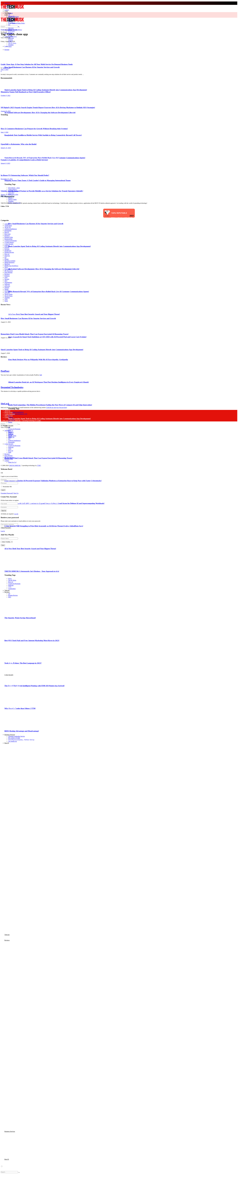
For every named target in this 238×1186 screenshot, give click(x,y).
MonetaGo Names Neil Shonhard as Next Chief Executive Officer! (26, 92)
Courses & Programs (14, 583)
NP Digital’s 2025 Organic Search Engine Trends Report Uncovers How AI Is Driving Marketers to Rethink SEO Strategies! (48, 107)
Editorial (6, 245)
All (9, 14)
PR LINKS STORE (14, 1142)
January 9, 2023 (5, 163)
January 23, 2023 (6, 148)
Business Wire (12, 669)
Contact (6, 10)
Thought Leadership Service (16, 736)
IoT (9, 641)
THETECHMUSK (14, 420)
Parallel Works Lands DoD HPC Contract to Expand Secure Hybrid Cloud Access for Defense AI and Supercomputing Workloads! (54, 797)
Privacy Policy (8, 412)
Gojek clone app (12, 29)
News (10, 697)
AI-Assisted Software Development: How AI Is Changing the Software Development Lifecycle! (40, 113)
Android (6, 224)
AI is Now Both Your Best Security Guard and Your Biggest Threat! (34, 314)
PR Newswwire (9, 457)
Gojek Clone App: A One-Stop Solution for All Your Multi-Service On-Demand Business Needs (37, 64)
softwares (7, 286)
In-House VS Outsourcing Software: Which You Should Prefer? (25, 175)
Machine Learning (9, 261)
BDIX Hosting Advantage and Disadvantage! (21, 1124)
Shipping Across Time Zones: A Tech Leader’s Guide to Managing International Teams (37, 299)
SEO (9, 957)
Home (2, 29)
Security (6, 279)
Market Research (9, 262)
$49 (41, 375)
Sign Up (15, 493)
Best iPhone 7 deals (14, 314)
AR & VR (11, 16)
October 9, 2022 (5, 95)
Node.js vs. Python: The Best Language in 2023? (23, 663)
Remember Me (7, 486)
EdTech (6, 247)
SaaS (9, 93)
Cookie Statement (9, 414)
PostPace (5, 371)
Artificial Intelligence (14, 37)
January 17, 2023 (6, 194)
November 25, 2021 (7, 179)
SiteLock (5, 403)
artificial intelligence (18, 630)
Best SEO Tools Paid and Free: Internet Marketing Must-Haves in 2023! (31, 640)
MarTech (10, 70)
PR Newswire (8, 271)
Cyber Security (8, 675)
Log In (16, 514)
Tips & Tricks (12, 121)
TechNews (7, 13)
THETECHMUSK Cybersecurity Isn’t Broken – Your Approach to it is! (31, 881)
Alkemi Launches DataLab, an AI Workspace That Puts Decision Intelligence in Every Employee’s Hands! (48, 382)
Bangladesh (7, 230)
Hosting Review (13, 951)
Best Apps (7, 234)
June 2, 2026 (4, 132)
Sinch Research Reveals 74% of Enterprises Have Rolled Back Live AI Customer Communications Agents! (48, 291)
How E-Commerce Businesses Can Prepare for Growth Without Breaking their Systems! (34, 129)
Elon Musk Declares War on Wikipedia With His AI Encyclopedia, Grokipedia (38, 360)
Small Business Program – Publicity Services (21, 1148)
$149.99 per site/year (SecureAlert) (56, 407)
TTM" (39, 420)
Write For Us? (8, 416)
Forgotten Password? (7, 493)
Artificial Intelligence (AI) (19, 636)
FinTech (6, 249)
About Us (7, 3)
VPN (9, 714)
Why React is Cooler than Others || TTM (19, 708)
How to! (10, 691)
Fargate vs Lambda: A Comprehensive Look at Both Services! (24, 160)
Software (10, 703)
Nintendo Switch (13, 325)
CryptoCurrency (9, 242)
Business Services (9, 1131)
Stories (10, 422)
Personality (11, 658)
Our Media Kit (12, 1154)
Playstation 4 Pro (13, 336)
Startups (10, 110)
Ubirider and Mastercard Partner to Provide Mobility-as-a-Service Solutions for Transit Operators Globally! (42, 191)
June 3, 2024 (4, 69)
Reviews (7, 592)
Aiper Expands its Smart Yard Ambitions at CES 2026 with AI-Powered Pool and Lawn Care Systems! (47, 337)
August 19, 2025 (6, 111)
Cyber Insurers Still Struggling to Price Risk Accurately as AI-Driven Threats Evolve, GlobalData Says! (43, 526)
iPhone (6, 259)
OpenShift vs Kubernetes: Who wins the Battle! (19, 144)
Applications (12, 929)
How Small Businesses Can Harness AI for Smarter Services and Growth (32, 67)
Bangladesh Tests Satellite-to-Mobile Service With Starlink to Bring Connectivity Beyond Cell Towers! (43, 135)
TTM (6, 11)
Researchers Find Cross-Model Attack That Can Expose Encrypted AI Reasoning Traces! (38, 740)
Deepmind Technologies (12, 387)
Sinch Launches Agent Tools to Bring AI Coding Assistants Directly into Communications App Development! (45, 90)
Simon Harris (6, 68)
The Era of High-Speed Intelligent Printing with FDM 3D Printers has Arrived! (34, 686)
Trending (10, 126)
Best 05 (6, 1159)
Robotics (7, 276)
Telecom (6, 590)
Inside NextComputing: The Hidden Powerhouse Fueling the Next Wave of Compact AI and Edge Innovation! (50, 405)
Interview (7, 255)
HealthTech (7, 250)
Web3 (10, 132)
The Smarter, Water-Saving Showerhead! (20, 983)
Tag (6, 29)
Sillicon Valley (12, 353)
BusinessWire (8, 239)
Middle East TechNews (15, 76)
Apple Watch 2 (12, 189)
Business (7, 235)
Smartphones (8, 282)
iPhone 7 (10, 347)
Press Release (8, 272)
